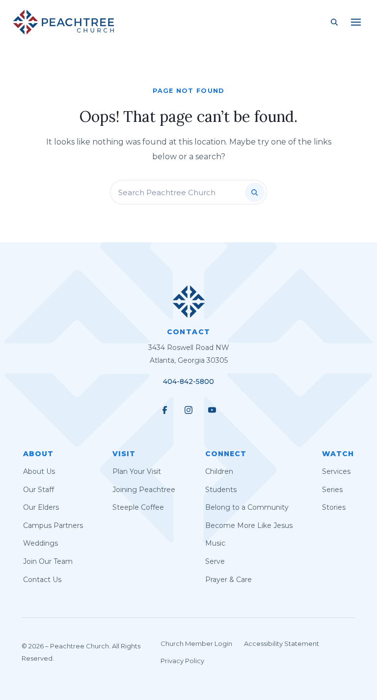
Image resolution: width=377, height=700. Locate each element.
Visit (123, 453)
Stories (334, 507)
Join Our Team (48, 561)
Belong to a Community (247, 507)
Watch (338, 453)
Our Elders (41, 507)
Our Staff (38, 489)
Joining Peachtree (143, 489)
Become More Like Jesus (249, 525)
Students (221, 489)
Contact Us (42, 579)
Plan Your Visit (136, 471)
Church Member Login (196, 643)
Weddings (40, 543)
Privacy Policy (182, 661)
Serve (215, 561)
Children (219, 471)
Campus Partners (53, 525)
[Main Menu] (356, 22)
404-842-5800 (188, 381)
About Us (39, 471)
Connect (225, 453)
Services (336, 471)
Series (332, 489)
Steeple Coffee (138, 507)
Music (215, 543)
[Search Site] (334, 22)
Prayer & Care (228, 579)
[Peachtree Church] (63, 22)
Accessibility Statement (281, 643)
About (38, 453)
